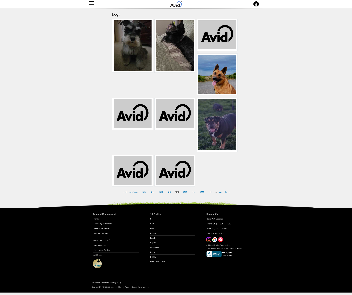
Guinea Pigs (155, 247)
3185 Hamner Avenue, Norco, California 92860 (224, 248)
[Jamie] (175, 183)
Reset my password (101, 233)
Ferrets (153, 238)
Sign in (96, 219)
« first (125, 192)
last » (227, 192)
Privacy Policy (115, 282)
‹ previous (133, 192)
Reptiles (153, 242)
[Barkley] (175, 126)
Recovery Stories (100, 245)
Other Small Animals (158, 261)
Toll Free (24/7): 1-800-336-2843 (219, 228)
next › (221, 192)
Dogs (152, 219)
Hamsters (153, 252)
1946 (169, 192)
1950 (202, 192)
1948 (185, 192)
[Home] (176, 6)
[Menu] (91, 3)
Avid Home (98, 255)
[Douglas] (132, 183)
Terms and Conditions (100, 282)
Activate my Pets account (103, 223)
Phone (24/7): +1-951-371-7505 (219, 224)
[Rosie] (217, 47)
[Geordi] (132, 126)
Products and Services (102, 250)
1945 (161, 192)
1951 (210, 192)
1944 (152, 192)
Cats (152, 223)
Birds (152, 228)
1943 (144, 192)
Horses (153, 233)
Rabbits (153, 257)
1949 (193, 192)
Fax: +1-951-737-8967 (215, 233)
